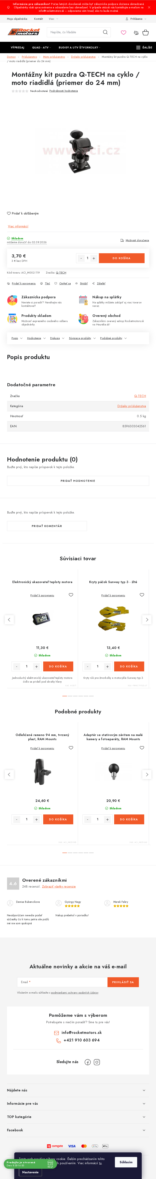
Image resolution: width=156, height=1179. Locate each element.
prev (9, 619)
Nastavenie (30, 1172)
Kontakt (38, 19)
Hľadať (105, 32)
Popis (15, 338)
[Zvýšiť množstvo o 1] (93, 258)
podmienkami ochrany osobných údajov (75, 993)
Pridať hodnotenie (78, 481)
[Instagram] (97, 1062)
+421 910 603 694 (82, 1040)
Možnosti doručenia (137, 240)
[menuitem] (17, 47)
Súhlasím (126, 1162)
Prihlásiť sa (123, 982)
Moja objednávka (17, 19)
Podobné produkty (111, 338)
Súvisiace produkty (80, 338)
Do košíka (122, 258)
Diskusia (55, 338)
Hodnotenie (34, 338)
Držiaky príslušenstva (131, 406)
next (146, 619)
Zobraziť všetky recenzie (59, 886)
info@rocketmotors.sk (82, 1032)
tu (100, 1163)
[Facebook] (88, 1062)
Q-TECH (61, 273)
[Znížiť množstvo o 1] (81, 258)
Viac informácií (18, 226)
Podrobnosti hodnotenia (63, 91)
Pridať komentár (47, 526)
